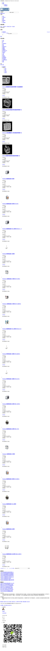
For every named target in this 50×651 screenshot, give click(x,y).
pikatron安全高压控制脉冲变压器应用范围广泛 (12, 109)
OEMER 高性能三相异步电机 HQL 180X (7, 583)
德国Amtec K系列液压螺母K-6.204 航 (6, 584)
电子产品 (3, 51)
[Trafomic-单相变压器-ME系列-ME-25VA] (7, 427)
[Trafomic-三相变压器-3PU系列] (7, 452)
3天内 (5, 69)
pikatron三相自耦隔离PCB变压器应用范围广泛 (12, 132)
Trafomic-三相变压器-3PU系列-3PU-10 (7, 576)
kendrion (3, 13)
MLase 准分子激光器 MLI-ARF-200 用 (6, 589)
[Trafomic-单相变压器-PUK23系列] (7, 502)
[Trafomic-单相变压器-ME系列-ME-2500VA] (7, 402)
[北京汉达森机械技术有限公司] (4, 10)
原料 (3, 61)
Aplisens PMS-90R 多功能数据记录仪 (6, 591)
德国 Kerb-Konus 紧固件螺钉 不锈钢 (6, 587)
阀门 (3, 41)
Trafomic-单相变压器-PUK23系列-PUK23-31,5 (11, 328)
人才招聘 (17, 601)
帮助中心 (5, 4)
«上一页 (2, 568)
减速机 (3, 47)
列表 (1, 64)
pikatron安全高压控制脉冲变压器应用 (7, 573)
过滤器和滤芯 (4, 59)
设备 (3, 54)
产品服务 (3, 22)
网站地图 (24, 601)
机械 (1, 13)
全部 (3, 40)
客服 (3, 3)
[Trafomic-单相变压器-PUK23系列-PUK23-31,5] (7, 327)
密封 (3, 60)
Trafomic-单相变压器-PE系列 (8, 178)
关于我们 (9, 601)
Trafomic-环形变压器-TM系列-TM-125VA (10, 378)
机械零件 (3, 49)
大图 (3, 64)
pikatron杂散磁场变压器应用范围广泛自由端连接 (12, 86)
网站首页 (2, 601)
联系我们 (5, 5)
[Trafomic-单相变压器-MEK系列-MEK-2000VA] (7, 552)
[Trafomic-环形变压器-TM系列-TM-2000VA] (7, 352)
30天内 (5, 72)
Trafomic (3, 189)
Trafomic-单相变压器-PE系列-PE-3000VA (10, 479)
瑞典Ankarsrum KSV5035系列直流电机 (6, 585)
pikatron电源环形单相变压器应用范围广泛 (11, 155)
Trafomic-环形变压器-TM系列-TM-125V (7, 580)
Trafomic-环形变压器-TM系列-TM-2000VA (11, 353)
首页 (3, 2)
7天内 (5, 70)
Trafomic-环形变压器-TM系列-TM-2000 (7, 579)
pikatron (3, 95)
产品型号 (3, 17)
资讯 (3, 19)
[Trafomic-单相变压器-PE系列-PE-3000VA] (7, 477)
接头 (3, 44)
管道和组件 (4, 43)
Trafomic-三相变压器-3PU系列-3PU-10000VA (11, 303)
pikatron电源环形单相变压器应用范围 (7, 575)
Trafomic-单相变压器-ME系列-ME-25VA (10, 428)
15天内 (5, 71)
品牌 (3, 18)
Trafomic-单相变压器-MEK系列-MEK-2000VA (11, 554)
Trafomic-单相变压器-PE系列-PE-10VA (10, 203)
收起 (1, 63)
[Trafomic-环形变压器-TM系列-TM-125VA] (7, 377)
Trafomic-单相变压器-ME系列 (8, 529)
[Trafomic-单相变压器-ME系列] (7, 527)
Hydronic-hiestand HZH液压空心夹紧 (6, 590)
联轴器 (3, 48)
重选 (1, 36)
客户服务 (20, 601)
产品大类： (4, 31)
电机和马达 (4, 46)
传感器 (3, 52)
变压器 (13, 26)
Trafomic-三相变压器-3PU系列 (8, 454)
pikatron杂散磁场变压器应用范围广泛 (7, 572)
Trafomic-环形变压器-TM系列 (8, 253)
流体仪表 (3, 56)
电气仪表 (3, 58)
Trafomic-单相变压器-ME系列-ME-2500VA (11, 403)
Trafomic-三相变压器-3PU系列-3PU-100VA (11, 278)
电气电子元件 (9, 26)
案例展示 (3, 20)
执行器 (3, 55)
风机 (3, 45)
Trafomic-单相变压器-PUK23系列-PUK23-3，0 (12, 228)
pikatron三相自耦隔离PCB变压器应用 (7, 574)
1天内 (5, 68)
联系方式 (13, 601)
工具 (3, 53)
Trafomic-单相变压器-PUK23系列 (9, 503)
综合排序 (3, 66)
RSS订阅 (28, 601)
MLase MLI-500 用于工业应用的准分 (6, 588)
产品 (3, 21)
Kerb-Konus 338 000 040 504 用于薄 (6, 586)
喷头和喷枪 (4, 57)
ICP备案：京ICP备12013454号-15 (6, 605)
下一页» (12, 568)
